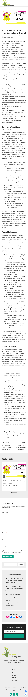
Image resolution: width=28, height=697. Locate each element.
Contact (14, 677)
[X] (14, 694)
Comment (5, 512)
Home (14, 673)
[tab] (11, 492)
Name (4, 533)
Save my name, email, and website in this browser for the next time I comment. (13, 551)
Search (21, 564)
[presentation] (14, 470)
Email (4, 540)
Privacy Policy (14, 680)
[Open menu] (25, 3)
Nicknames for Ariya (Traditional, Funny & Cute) (7, 446)
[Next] (24, 476)
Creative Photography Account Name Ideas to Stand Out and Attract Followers (14, 580)
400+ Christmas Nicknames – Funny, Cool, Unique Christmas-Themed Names (14, 603)
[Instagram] (17, 694)
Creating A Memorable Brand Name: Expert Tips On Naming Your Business (14, 589)
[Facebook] (11, 694)
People (3, 28)
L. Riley (4, 35)
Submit (14, 636)
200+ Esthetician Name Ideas (14, 574)
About (14, 675)
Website (4, 547)
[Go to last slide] (4, 476)
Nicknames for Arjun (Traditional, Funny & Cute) (21, 446)
